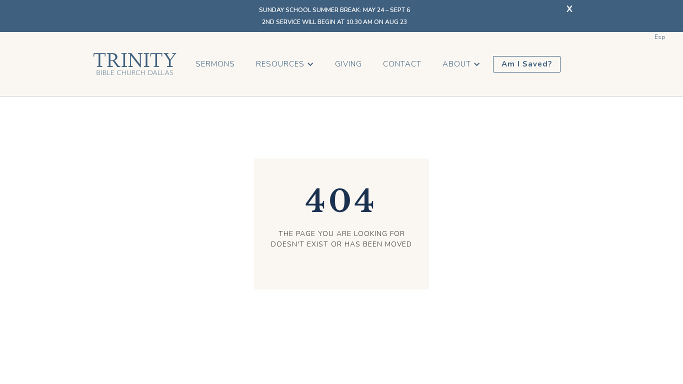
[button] (285, 64)
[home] (134, 64)
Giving (348, 64)
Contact (402, 64)
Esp (659, 37)
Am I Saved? (527, 64)
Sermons (215, 64)
